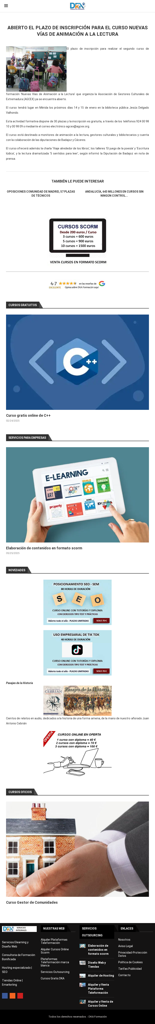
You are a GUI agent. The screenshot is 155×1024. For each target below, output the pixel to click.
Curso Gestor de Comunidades (32, 902)
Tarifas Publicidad (130, 968)
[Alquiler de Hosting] (83, 976)
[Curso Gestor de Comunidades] (77, 849)
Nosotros (124, 939)
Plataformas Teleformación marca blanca (55, 962)
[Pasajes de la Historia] (77, 701)
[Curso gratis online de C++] (77, 362)
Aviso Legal (125, 946)
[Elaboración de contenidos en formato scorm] (77, 494)
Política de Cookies (130, 962)
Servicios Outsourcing (55, 972)
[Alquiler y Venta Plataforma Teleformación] (83, 985)
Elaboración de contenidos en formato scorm (44, 548)
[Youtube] (20, 996)
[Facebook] (5, 996)
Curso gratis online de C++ (28, 415)
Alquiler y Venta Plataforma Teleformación (98, 988)
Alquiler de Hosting (101, 975)
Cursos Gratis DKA (52, 978)
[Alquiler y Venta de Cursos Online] (83, 1002)
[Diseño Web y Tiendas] (83, 963)
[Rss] (12, 996)
